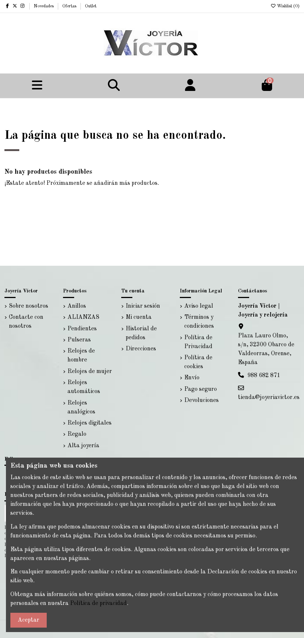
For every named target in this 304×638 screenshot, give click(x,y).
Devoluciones (201, 400)
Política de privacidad (98, 603)
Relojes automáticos (83, 387)
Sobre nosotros (28, 306)
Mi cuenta (139, 317)
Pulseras (79, 340)
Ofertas (69, 6)
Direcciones (141, 349)
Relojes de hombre (81, 355)
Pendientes (82, 329)
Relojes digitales (89, 423)
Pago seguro (200, 389)
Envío (191, 378)
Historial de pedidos (141, 333)
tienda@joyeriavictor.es (269, 397)
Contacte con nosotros (26, 321)
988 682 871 (263, 376)
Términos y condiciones (199, 321)
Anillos (76, 306)
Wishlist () (288, 6)
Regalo (76, 434)
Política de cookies (198, 362)
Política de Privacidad (198, 342)
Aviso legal (198, 306)
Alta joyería (83, 446)
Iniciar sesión (143, 306)
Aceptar (28, 620)
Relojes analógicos (81, 407)
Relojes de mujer (89, 371)
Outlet (90, 6)
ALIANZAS (83, 317)
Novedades (44, 6)
